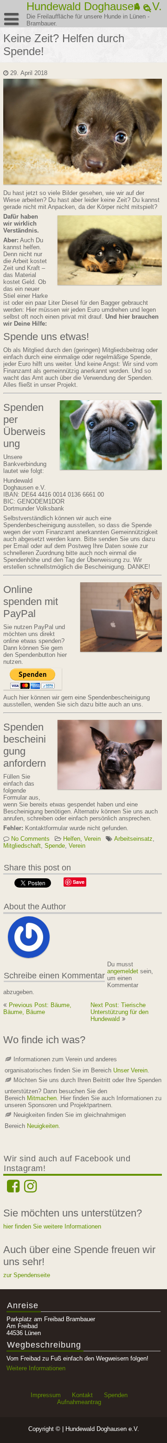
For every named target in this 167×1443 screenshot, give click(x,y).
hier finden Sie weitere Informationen (52, 1226)
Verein (92, 838)
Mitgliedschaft (22, 845)
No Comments (30, 838)
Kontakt (82, 1395)
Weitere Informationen (35, 1368)
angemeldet (122, 971)
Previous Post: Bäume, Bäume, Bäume (37, 1008)
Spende (55, 845)
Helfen (71, 838)
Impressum (46, 1395)
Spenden (116, 1395)
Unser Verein (130, 1070)
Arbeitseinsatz (133, 838)
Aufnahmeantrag (79, 1402)
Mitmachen (42, 1098)
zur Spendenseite (26, 1275)
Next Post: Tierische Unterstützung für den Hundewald (119, 1012)
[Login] (138, 6)
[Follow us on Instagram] (30, 1189)
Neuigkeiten (42, 1125)
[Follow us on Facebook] (13, 1189)
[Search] (148, 9)
